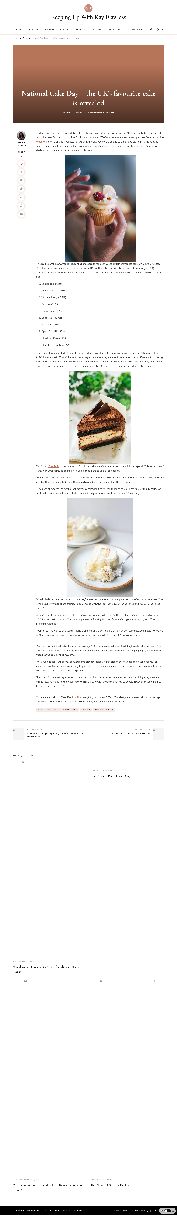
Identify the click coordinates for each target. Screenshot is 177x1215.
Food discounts (69, 710)
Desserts (52, 710)
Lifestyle (79, 29)
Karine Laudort (74, 113)
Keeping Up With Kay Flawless (88, 17)
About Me (33, 29)
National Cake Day (104, 710)
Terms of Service (122, 1210)
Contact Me (135, 29)
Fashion (49, 29)
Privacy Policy (141, 1210)
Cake (40, 710)
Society (97, 29)
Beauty (64, 29)
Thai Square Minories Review (110, 1185)
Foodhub (86, 710)
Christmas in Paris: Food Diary (110, 776)
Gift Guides (114, 29)
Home (19, 29)
